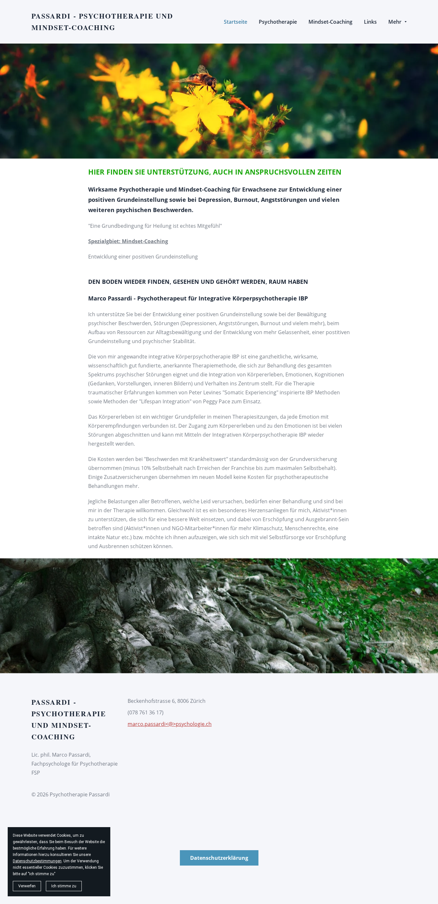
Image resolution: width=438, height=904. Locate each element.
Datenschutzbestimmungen (37, 861)
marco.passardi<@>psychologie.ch (170, 723)
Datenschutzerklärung (219, 857)
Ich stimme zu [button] (63, 886)
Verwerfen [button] (27, 886)
